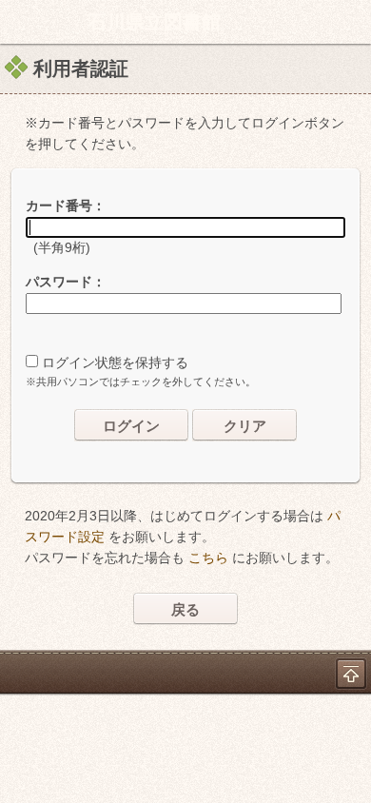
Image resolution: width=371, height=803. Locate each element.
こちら (208, 557)
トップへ (351, 673)
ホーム (20, 22)
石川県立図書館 (154, 21)
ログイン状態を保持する (115, 362)
